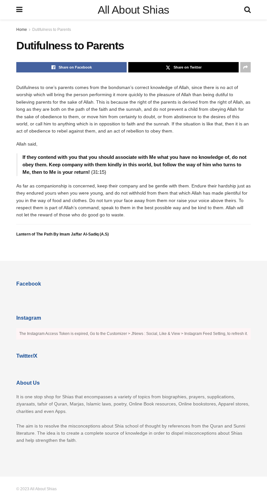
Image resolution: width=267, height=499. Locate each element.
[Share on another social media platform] (245, 67)
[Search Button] (247, 9)
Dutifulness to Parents (51, 29)
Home (21, 29)
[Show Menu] (19, 9)
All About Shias (133, 9)
